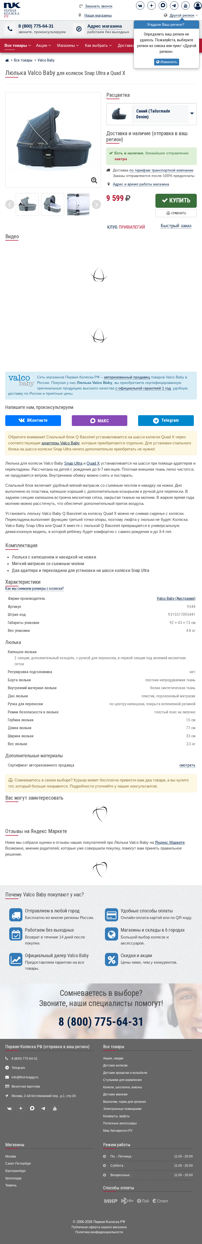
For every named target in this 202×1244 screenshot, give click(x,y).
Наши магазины (98, 15)
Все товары (113, 1046)
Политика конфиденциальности (99, 1232)
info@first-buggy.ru (25, 1077)
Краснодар (13, 1178)
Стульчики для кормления (122, 1080)
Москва (10, 1156)
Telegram (18, 1068)
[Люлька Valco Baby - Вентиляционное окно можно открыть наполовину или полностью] (27, 203)
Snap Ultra (73, 463)
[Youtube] (185, 5)
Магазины (66, 45)
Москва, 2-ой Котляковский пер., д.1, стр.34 (44, 1096)
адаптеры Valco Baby (60, 443)
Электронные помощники (122, 1109)
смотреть (187, 765)
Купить (179, 200)
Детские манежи (115, 1094)
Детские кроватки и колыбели (125, 1073)
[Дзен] (151, 5)
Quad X (93, 463)
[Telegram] (174, 5)
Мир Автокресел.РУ (118, 1131)
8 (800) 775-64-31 (35, 26)
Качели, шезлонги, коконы (122, 1087)
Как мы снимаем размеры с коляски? (34, 588)
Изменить (168, 62)
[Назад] (9, 204)
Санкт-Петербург (18, 1163)
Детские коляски (115, 1065)
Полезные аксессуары (120, 1123)
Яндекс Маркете (170, 842)
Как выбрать (96, 45)
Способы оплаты (118, 1187)
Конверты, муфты (116, 1116)
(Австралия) (176, 598)
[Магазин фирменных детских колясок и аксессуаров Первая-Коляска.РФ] (12, 10)
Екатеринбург (15, 1171)
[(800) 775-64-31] (10, 29)
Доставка (126, 45)
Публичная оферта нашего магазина (99, 1227)
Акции (41, 45)
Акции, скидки (113, 1058)
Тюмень (11, 1185)
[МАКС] (163, 5)
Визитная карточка (26, 1086)
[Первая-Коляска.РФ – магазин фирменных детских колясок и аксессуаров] (7, 61)
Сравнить (178, 213)
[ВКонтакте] (140, 5)
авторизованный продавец (127, 377)
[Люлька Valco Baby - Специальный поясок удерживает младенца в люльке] (78, 203)
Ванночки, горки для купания (124, 1102)
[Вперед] (96, 204)
